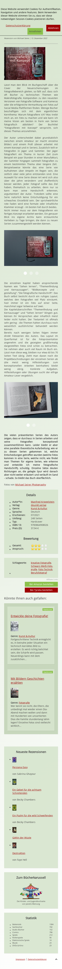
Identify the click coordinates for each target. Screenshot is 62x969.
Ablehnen (53, 28)
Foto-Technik (45, 569)
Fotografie (24, 702)
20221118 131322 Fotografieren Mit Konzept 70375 (37, 273)
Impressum (20, 959)
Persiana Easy (20, 767)
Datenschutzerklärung (37, 959)
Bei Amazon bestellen (41, 584)
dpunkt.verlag (38, 505)
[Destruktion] (14, 845)
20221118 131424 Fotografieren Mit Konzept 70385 (28, 425)
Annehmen (35, 31)
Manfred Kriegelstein (42, 501)
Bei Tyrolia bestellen (41, 590)
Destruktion (18, 853)
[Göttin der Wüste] (14, 829)
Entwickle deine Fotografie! (29, 616)
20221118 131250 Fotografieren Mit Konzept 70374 (31, 273)
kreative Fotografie (41, 562)
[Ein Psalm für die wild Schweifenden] (14, 807)
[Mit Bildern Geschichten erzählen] (14, 692)
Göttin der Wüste (21, 837)
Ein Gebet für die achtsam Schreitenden (26, 791)
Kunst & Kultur (39, 508)
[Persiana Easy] (14, 759)
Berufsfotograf (39, 572)
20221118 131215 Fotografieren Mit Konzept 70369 (25, 273)
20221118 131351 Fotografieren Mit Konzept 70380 (34, 425)
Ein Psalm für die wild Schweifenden (32, 815)
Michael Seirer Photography (30, 484)
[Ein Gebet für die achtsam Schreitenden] (14, 781)
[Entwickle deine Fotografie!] (14, 626)
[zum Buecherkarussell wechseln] (31, 891)
